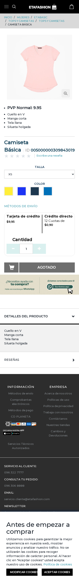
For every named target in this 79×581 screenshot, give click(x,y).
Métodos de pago (20, 410)
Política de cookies (57, 564)
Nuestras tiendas (58, 425)
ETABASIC (40, 17)
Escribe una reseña (49, 155)
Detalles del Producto (26, 316)
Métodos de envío (20, 393)
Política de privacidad (58, 406)
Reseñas (11, 360)
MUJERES (23, 17)
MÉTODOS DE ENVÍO (20, 206)
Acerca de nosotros (58, 393)
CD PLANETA (21, 416)
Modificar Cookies (23, 572)
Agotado (46, 267)
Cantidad (22, 239)
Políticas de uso (58, 399)
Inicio (8, 17)
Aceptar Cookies (57, 572)
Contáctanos (58, 418)
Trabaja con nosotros (58, 412)
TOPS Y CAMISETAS (21, 20)
